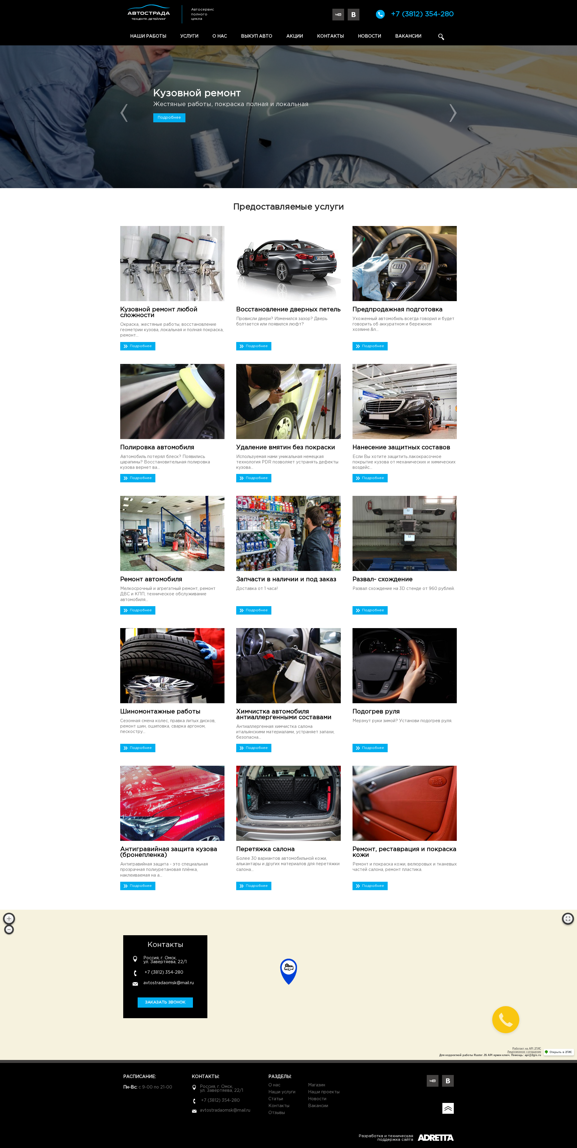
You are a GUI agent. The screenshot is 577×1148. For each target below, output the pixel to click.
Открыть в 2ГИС (561, 1052)
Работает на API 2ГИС (526, 1048)
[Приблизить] (9, 919)
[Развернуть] (567, 918)
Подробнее (169, 117)
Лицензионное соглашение (524, 1051)
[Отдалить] (9, 929)
